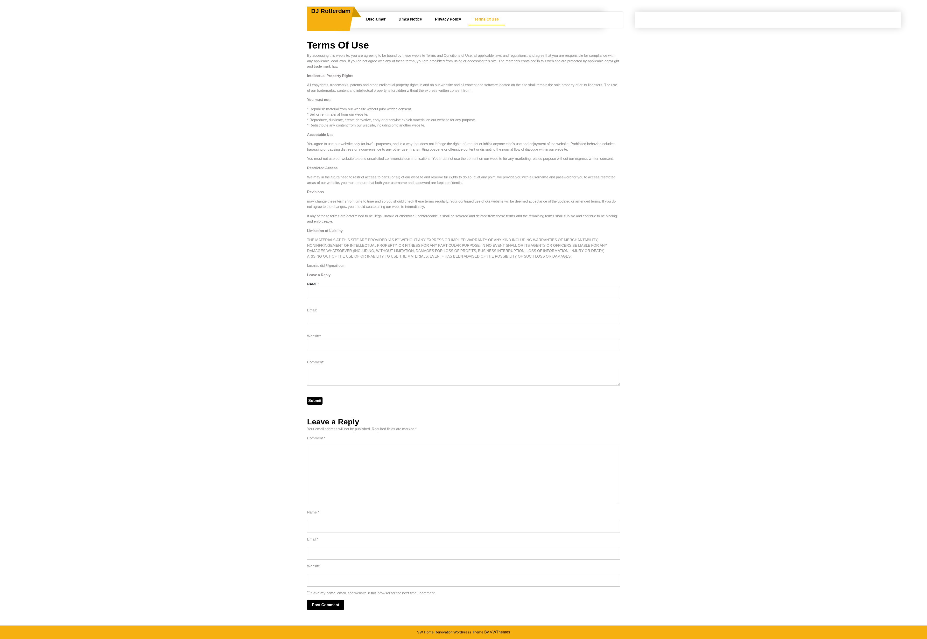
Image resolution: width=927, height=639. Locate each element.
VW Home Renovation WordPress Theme (450, 632)
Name (313, 512)
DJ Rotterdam (331, 10)
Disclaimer (376, 19)
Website (313, 566)
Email (312, 539)
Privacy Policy (448, 19)
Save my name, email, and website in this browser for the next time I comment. (373, 593)
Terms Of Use (486, 19)
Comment (316, 438)
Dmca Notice (410, 19)
